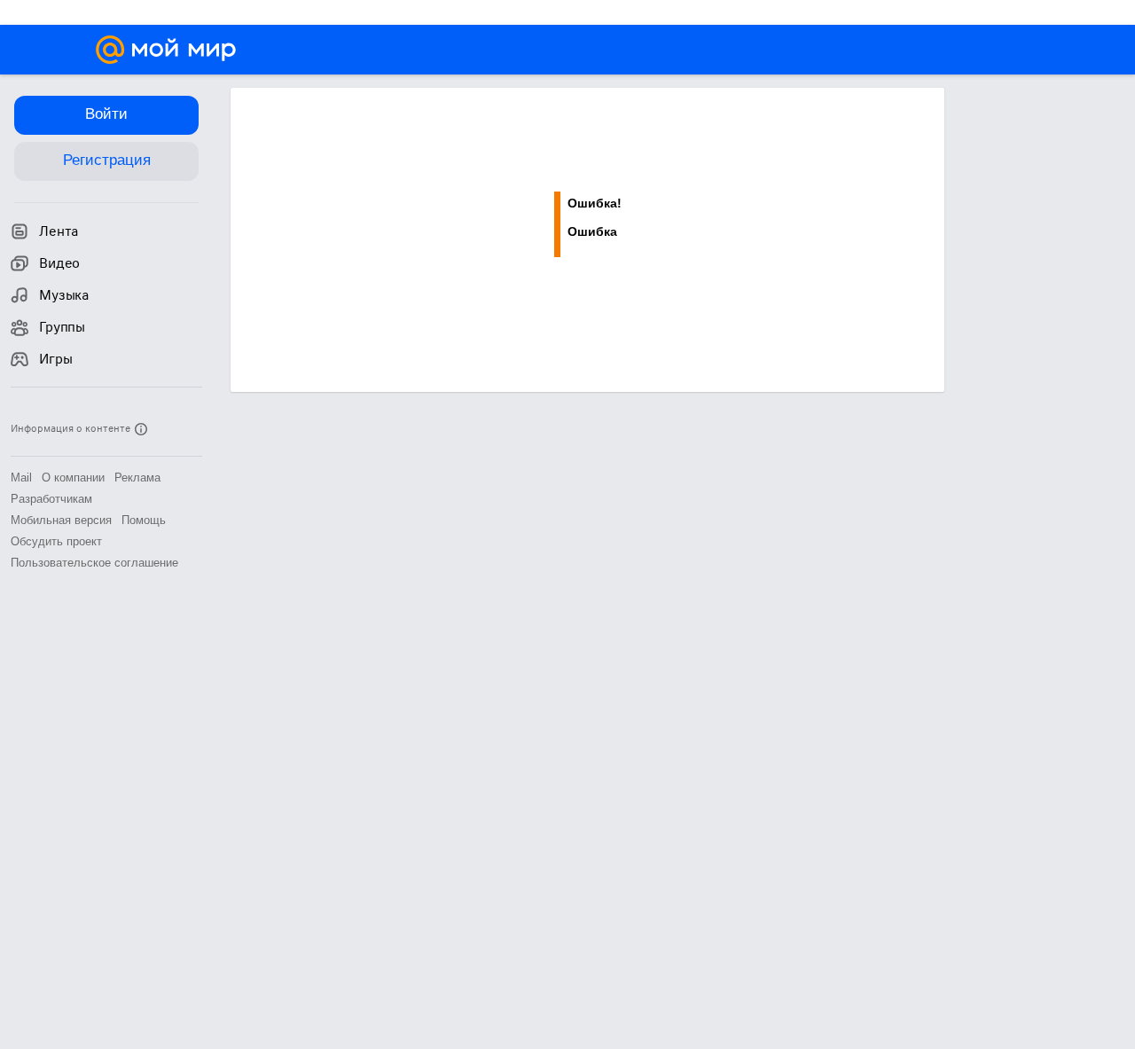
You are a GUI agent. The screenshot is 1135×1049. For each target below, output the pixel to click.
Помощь (143, 520)
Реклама (137, 477)
